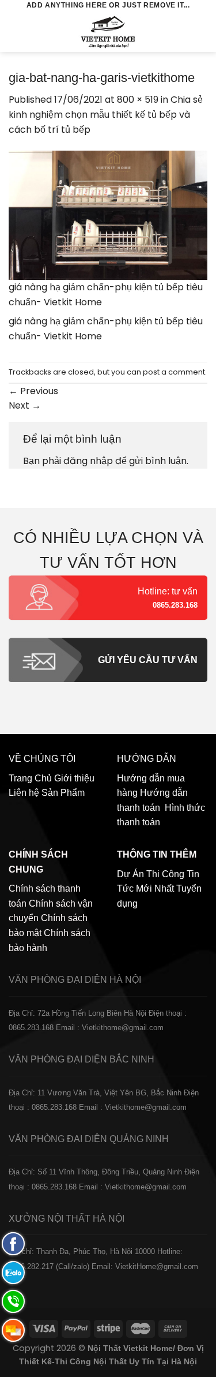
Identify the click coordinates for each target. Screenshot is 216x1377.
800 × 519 (137, 99)
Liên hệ (24, 793)
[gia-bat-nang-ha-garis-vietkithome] (108, 214)
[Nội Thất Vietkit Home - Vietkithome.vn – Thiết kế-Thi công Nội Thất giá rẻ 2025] (108, 32)
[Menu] (15, 31)
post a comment (174, 372)
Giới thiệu (74, 778)
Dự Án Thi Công (150, 874)
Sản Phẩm (63, 793)
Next (25, 405)
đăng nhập (88, 460)
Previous (33, 391)
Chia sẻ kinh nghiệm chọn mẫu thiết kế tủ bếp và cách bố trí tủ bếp (106, 114)
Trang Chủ (30, 778)
